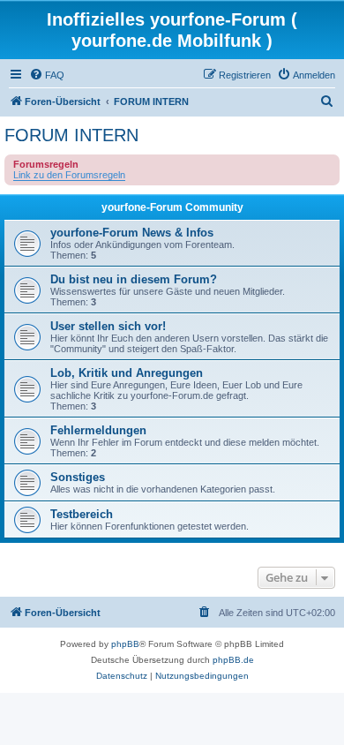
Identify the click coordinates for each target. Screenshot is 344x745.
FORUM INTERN (71, 135)
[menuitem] (46, 75)
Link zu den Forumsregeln (69, 174)
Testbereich (81, 514)
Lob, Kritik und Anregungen (126, 373)
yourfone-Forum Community (172, 207)
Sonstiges (77, 477)
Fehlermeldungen (98, 430)
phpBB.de (233, 660)
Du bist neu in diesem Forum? (133, 279)
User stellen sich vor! (108, 326)
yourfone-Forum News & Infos (131, 232)
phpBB (125, 644)
